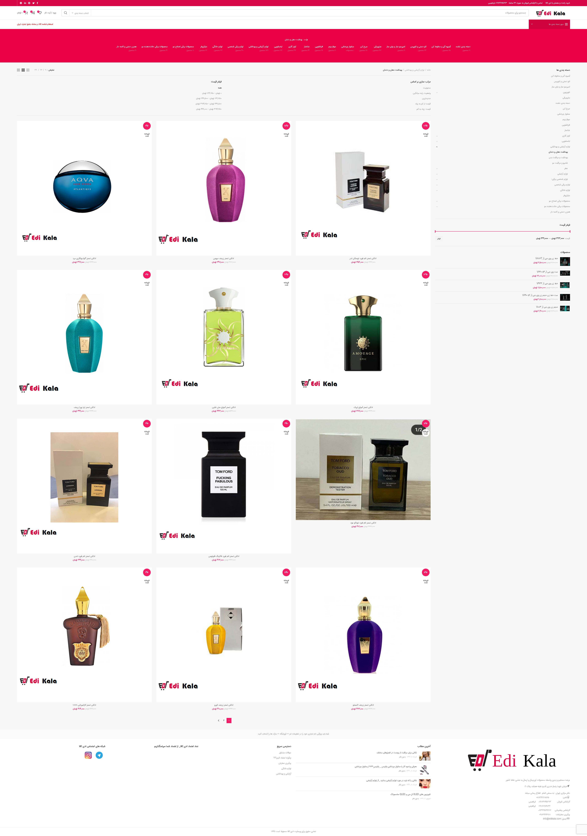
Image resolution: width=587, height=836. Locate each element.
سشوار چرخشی (563, 114)
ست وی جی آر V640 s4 (547, 272)
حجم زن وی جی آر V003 (547, 307)
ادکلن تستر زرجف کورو (223, 705)
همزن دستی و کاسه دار (560, 212)
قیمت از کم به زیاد (423, 104)
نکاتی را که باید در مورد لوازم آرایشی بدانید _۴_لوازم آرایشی (391, 780)
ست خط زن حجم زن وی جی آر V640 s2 (540, 295)
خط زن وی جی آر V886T (546, 258)
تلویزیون (566, 92)
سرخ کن (566, 109)
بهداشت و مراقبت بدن (558, 157)
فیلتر (439, 238)
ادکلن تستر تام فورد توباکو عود (363, 523)
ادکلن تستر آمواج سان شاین (224, 407)
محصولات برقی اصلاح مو (559, 201)
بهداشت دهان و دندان (558, 152)
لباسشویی (566, 141)
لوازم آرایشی (562, 174)
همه (220, 88)
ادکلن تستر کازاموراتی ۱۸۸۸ (84, 705)
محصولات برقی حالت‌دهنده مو (557, 206)
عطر (566, 168)
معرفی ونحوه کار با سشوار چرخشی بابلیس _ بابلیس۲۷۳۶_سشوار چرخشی (386, 766)
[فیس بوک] (37, 3)
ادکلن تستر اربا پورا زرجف (84, 407)
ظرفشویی (566, 125)
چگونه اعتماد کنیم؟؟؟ (282, 758)
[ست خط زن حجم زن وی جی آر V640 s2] (565, 297)
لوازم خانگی (565, 190)
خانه (429, 70)
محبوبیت (427, 88)
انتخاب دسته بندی (81, 13)
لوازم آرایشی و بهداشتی (560, 147)
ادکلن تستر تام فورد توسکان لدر (363, 258)
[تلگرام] (21, 3)
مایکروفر (566, 195)
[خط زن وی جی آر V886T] (565, 261)
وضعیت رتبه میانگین (422, 93)
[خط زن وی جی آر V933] (565, 285)
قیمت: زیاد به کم (424, 109)
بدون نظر (402, 756)
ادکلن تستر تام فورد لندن (84, 556)
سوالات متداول (285, 753)
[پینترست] (29, 3)
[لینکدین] (25, 3)
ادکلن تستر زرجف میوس (223, 258)
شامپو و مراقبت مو (560, 163)
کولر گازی (566, 136)
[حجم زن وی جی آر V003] (565, 309)
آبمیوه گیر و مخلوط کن (560, 76)
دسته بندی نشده (563, 103)
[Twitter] (33, 3)
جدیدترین (426, 98)
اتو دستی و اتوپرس (562, 81)
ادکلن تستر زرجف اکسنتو (363, 705)
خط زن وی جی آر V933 (547, 283)
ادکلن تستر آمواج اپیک (363, 407)
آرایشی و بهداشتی (283, 774)
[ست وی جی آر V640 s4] (565, 274)
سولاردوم (566, 119)
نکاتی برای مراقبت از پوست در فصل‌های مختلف (397, 753)
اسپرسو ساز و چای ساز (561, 87)
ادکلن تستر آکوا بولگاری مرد (84, 258)
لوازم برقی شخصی (562, 185)
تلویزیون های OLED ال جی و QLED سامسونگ (411, 794)
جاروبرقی (566, 98)
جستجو (65, 12)
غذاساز (567, 130)
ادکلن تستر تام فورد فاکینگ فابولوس (224, 556)
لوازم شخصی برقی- (559, 179)
